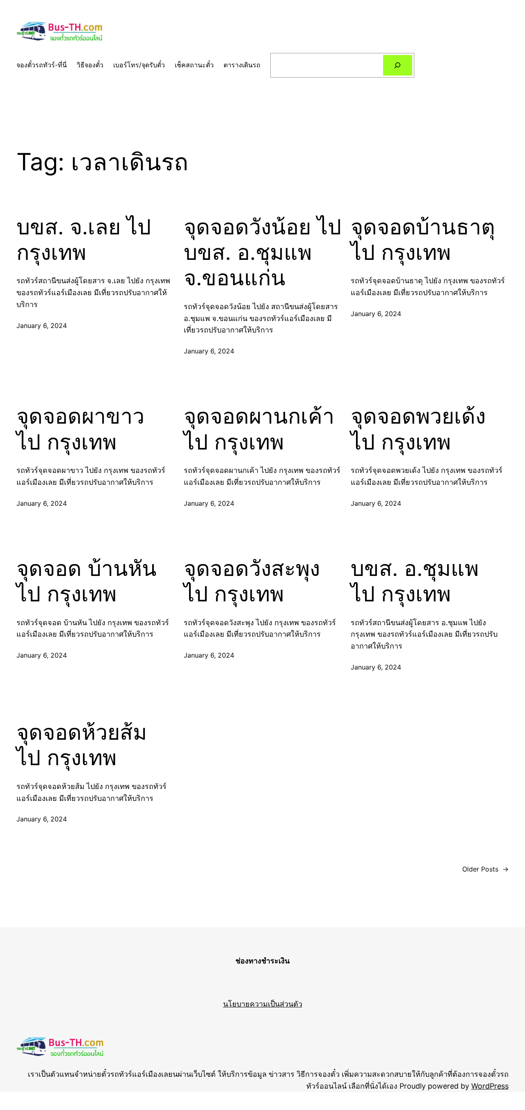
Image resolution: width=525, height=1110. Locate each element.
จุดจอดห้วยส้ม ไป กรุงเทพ (81, 745)
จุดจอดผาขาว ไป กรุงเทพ (80, 429)
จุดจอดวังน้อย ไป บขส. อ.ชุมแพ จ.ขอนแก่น (262, 252)
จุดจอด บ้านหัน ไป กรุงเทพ (86, 581)
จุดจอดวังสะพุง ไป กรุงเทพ (252, 581)
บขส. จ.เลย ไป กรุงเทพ (83, 239)
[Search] (397, 65)
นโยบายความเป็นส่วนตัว (262, 1004)
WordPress (490, 1086)
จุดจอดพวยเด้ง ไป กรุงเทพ (418, 429)
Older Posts (485, 869)
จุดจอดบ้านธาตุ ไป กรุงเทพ (423, 239)
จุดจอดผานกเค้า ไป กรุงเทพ (259, 429)
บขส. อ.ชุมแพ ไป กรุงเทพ (415, 581)
